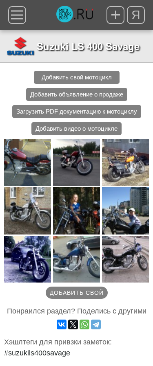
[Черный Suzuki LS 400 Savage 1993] (125, 210)
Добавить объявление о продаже (76, 94)
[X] (73, 324)
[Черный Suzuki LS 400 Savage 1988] (76, 259)
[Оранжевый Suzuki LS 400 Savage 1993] (125, 162)
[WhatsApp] (84, 324)
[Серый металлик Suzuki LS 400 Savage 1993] (27, 210)
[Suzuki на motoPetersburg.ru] (20, 46)
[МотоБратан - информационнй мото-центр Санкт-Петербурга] (74, 15)
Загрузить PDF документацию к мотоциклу (76, 111)
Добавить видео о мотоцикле (76, 128)
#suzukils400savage (37, 353)
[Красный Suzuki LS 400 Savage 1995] (27, 162)
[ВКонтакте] (62, 324)
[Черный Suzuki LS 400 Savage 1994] (27, 259)
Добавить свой (77, 292)
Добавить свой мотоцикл (77, 77)
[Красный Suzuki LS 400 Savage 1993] (76, 162)
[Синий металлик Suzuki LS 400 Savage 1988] (76, 210)
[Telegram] (96, 324)
